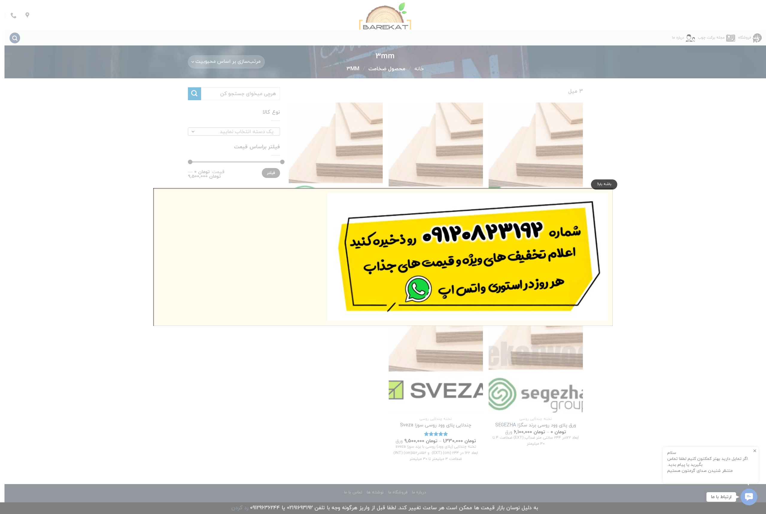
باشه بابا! (604, 184)
